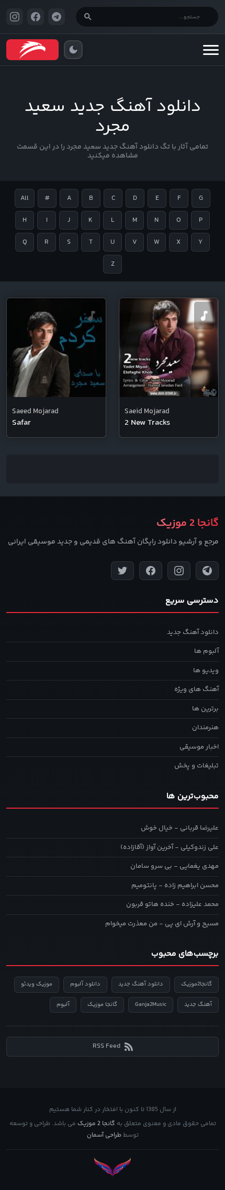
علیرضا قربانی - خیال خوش (180, 828)
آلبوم (63, 1004)
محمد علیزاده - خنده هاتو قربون (172, 904)
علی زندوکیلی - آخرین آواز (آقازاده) (169, 847)
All (24, 198)
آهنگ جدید (198, 1004)
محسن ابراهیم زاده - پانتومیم (175, 885)
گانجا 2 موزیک (96, 1124)
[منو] (211, 49)
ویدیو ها (206, 670)
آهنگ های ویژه (196, 689)
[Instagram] (178, 570)
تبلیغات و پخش (196, 766)
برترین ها (205, 709)
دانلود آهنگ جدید (193, 632)
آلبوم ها (206, 651)
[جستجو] (88, 16)
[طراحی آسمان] (112, 1167)
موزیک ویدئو (36, 984)
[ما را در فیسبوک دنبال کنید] (35, 16)
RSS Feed (106, 1046)
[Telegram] (207, 570)
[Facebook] (150, 570)
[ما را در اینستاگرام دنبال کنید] (14, 16)
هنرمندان (205, 727)
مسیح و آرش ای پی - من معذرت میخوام (162, 924)
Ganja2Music (150, 1004)
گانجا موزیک (102, 1004)
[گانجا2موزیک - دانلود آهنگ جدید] (32, 49)
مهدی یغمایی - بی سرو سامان (174, 866)
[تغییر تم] (73, 49)
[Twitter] (122, 570)
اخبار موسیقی (199, 747)
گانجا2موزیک (196, 984)
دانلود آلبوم (85, 984)
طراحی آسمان (104, 1135)
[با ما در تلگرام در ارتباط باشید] (56, 16)
